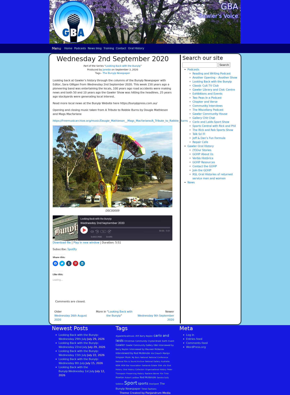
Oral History (136, 48)
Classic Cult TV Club (205, 85)
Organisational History (155, 369)
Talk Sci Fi (198, 134)
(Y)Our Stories (201, 150)
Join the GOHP (201, 170)
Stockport (154, 384)
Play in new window (86, 242)
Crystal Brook (154, 341)
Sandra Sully (163, 378)
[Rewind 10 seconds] (97, 231)
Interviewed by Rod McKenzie (133, 353)
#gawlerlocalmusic (125, 336)
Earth (164, 341)
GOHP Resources (203, 162)
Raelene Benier (152, 373)
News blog (95, 48)
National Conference (158, 357)
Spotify (72, 249)
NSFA (118, 365)
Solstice (119, 384)
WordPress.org (196, 347)
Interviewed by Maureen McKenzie (146, 349)
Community (141, 341)
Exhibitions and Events (207, 93)
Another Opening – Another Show (214, 77)
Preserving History (135, 373)
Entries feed (194, 339)
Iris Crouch (156, 353)
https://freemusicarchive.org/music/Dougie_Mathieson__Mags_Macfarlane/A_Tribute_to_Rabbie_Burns (120, 120)
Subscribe (96, 236)
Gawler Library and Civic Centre (213, 89)
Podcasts (80, 48)
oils (164, 365)
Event (171, 341)
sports (143, 383)
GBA (229, 6)
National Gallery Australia (157, 361)
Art (137, 336)
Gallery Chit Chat (203, 117)
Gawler (120, 345)
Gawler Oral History (200, 146)
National (144, 357)
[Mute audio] (92, 231)
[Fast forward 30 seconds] (109, 231)
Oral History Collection (133, 369)
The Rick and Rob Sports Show (212, 130)
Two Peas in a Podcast (207, 97)
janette (107, 69)
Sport (130, 383)
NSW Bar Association (131, 365)
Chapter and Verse (205, 101)
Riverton (120, 377)
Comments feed (197, 343)
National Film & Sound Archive (130, 361)
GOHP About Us (202, 154)
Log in (190, 335)
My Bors (135, 357)
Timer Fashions (148, 389)
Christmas (129, 341)
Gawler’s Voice (218, 16)
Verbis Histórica (202, 158)
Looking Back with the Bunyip (123, 66)
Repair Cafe (200, 142)
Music (128, 357)
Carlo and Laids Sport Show (210, 121)
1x (103, 231)
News (191, 182)
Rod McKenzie (148, 377)
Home (68, 48)
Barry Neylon (146, 336)
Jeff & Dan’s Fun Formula (208, 138)
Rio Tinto (164, 373)
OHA (160, 365)
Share (109, 236)
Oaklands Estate (149, 365)
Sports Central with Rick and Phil (214, 126)
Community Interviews (207, 105)
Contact (121, 48)
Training (108, 48)
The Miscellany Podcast (207, 109)
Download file (62, 242)
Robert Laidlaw (132, 378)
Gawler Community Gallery (139, 345)
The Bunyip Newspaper (116, 73)
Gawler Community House (209, 113)
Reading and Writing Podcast (211, 73)
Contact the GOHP (204, 166)
